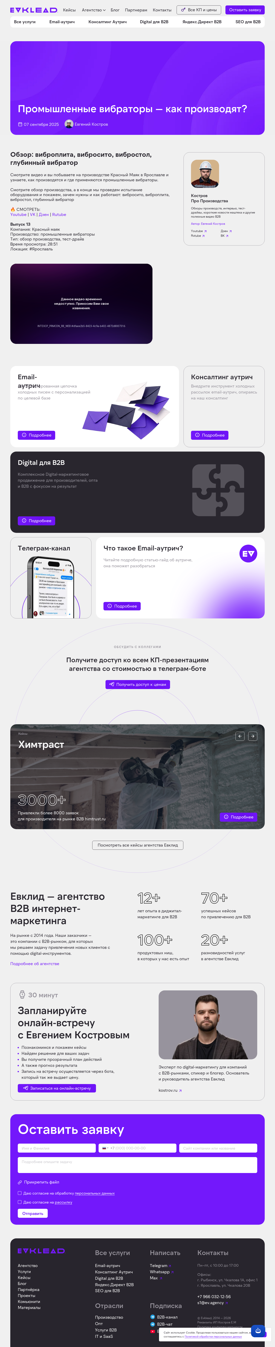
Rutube (59, 214)
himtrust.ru (95, 818)
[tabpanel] (138, 776)
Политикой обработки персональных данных (213, 1336)
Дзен (44, 214)
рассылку (63, 1202)
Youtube (18, 214)
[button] (94, 10)
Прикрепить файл (41, 1181)
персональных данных (95, 1193)
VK (32, 214)
